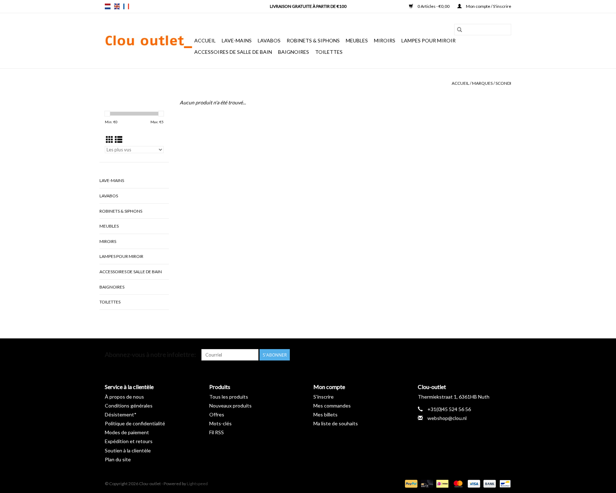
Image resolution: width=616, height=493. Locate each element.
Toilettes (329, 52)
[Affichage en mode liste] (118, 139)
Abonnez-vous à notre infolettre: (150, 354)
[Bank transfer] (489, 483)
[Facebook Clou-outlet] (468, 354)
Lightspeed (197, 483)
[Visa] (473, 483)
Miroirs (384, 40)
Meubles (357, 40)
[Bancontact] (504, 483)
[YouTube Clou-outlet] (493, 354)
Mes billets (325, 414)
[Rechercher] (459, 29)
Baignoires (293, 52)
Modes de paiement (127, 432)
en (117, 6)
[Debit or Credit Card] (426, 483)
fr (126, 6)
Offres (216, 414)
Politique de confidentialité (135, 423)
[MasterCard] (457, 483)
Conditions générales (129, 406)
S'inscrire (323, 397)
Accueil (205, 40)
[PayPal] (410, 483)
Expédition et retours (129, 441)
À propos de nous (124, 397)
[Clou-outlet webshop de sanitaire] (148, 41)
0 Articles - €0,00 (433, 6)
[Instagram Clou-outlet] (505, 354)
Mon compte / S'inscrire (488, 6)
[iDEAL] (441, 483)
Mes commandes (332, 406)
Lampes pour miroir (428, 40)
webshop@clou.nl (447, 418)
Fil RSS (216, 432)
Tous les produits (228, 397)
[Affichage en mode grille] (109, 139)
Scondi (503, 83)
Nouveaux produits (230, 406)
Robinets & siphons (313, 40)
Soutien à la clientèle (128, 450)
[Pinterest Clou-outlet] (480, 354)
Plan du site (118, 459)
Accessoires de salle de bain (233, 52)
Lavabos (269, 40)
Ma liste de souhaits (335, 423)
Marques (482, 83)
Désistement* (121, 414)
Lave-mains (237, 40)
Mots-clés (220, 423)
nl (108, 6)
